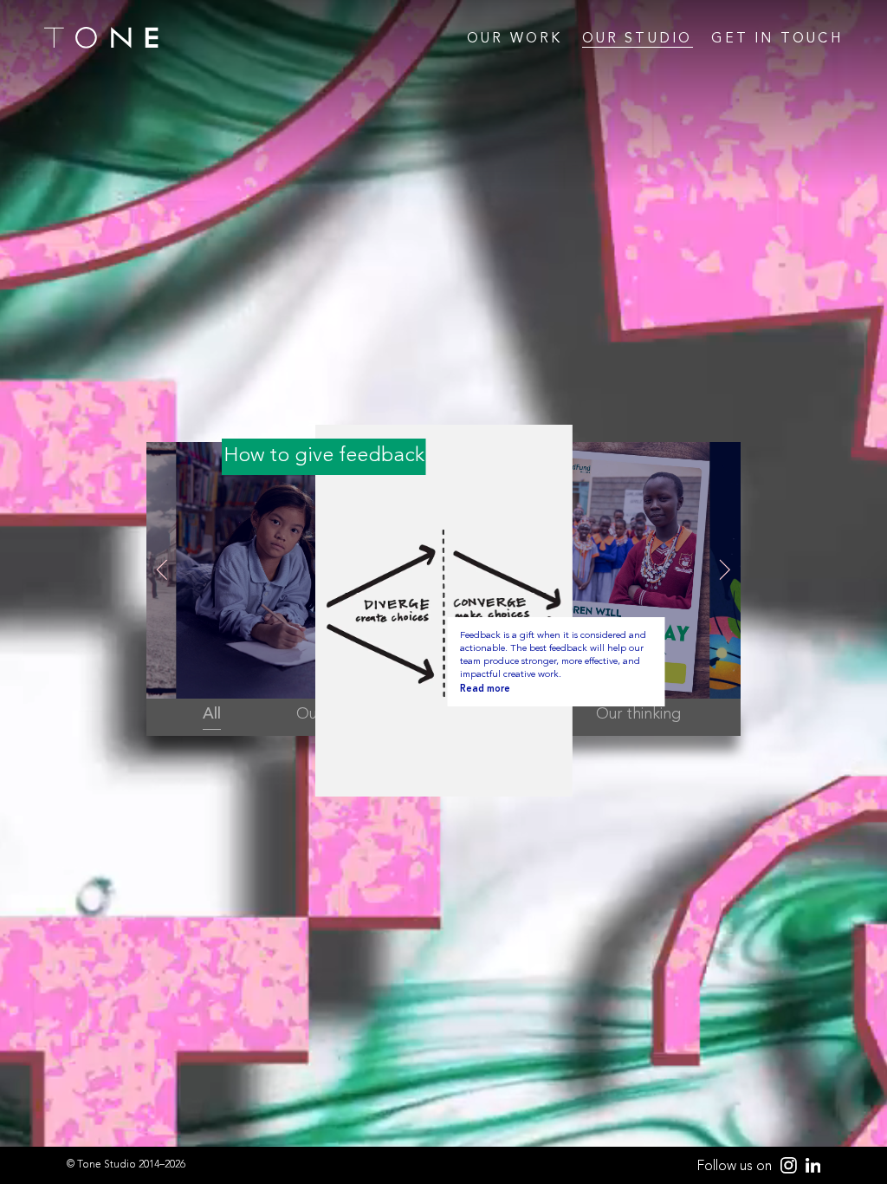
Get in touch (776, 39)
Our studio (637, 39)
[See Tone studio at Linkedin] (809, 1167)
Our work (515, 39)
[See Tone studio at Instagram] (784, 1167)
